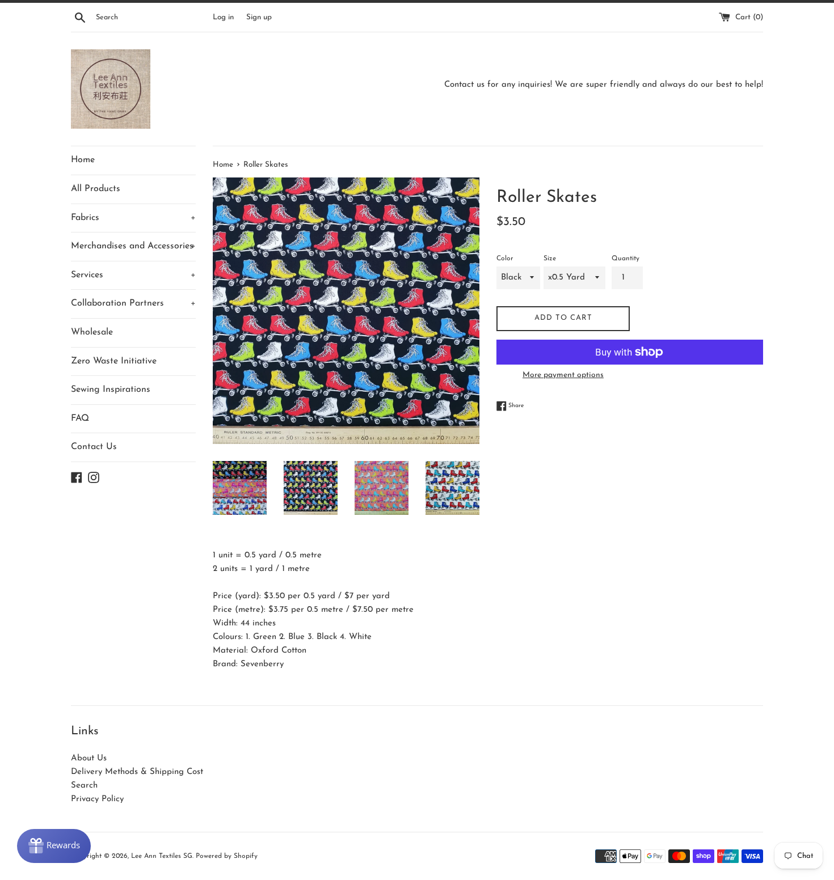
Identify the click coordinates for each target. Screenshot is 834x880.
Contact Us (94, 446)
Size (550, 258)
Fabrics (133, 217)
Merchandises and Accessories (133, 246)
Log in (223, 17)
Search (84, 785)
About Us (89, 758)
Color (504, 258)
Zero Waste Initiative (114, 361)
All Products (95, 188)
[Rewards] (54, 846)
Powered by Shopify (227, 856)
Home (83, 159)
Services (133, 275)
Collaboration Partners (133, 303)
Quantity (625, 258)
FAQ (80, 418)
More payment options (563, 375)
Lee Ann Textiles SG (161, 856)
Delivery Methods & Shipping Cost (137, 772)
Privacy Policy (97, 799)
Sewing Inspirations (110, 389)
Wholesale (92, 332)
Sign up (259, 17)
